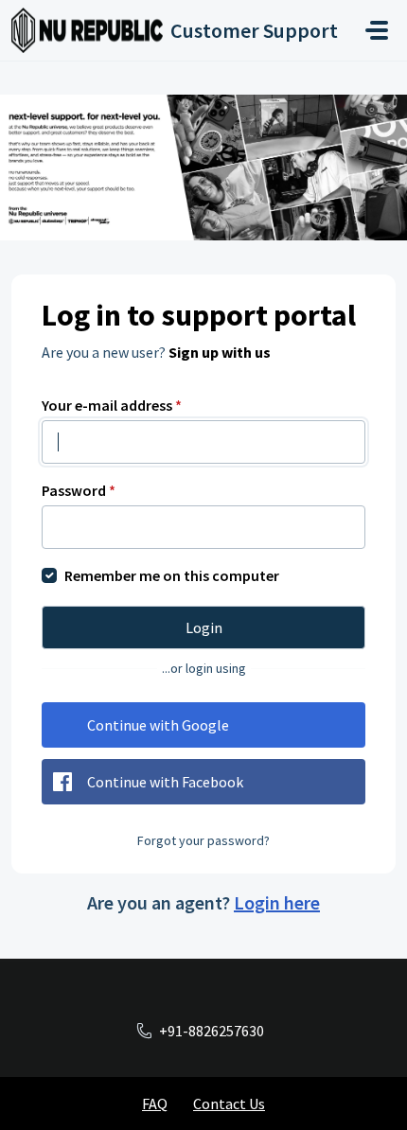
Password (78, 490)
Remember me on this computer (171, 575)
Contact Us (229, 1103)
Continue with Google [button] (158, 724)
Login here (277, 902)
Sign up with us (219, 352)
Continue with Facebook (165, 781)
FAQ (155, 1103)
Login (204, 627)
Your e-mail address (112, 405)
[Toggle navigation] (377, 30)
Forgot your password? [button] (203, 840)
